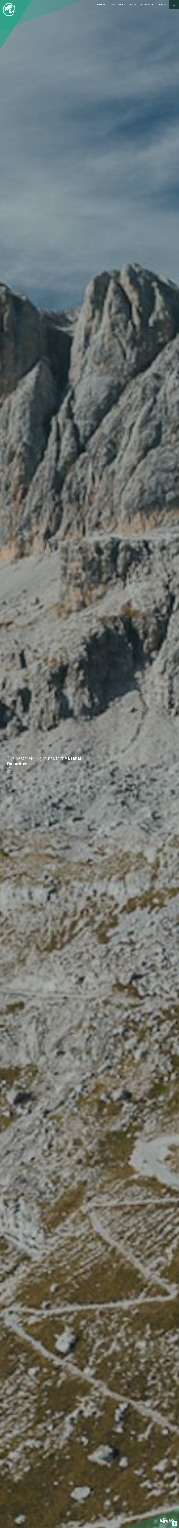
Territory (99, 5)
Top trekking (118, 5)
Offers (162, 5)
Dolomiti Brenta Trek (141, 5)
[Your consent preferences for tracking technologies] (174, 1523)
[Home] (9, 9)
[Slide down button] (9, 769)
